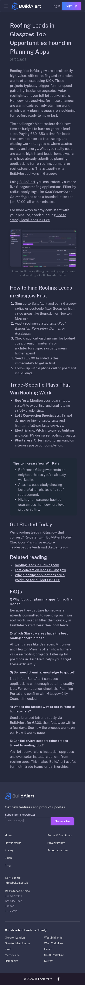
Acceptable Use (57, 850)
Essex (48, 949)
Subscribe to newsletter (20, 814)
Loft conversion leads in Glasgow (40, 570)
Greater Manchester (17, 943)
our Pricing (29, 542)
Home (8, 835)
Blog (8, 865)
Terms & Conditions (59, 835)
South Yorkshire (54, 955)
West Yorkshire (53, 943)
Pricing (9, 850)
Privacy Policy (56, 842)
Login (56, 6)
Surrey (48, 960)
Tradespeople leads (25, 547)
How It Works (13, 842)
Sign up (71, 6)
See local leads (56, 625)
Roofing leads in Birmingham (37, 565)
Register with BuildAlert (43, 537)
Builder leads (58, 547)
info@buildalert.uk (16, 882)
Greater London (15, 937)
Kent (8, 949)
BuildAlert (27, 182)
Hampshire (11, 960)
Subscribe (62, 821)
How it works (26, 733)
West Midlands (53, 937)
